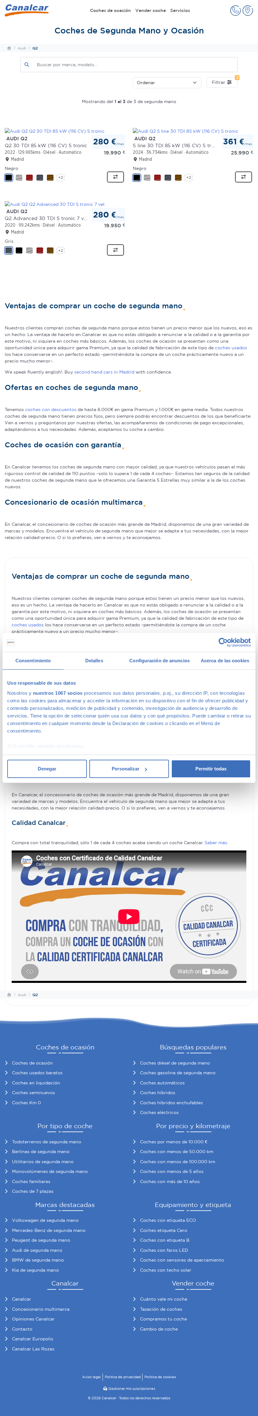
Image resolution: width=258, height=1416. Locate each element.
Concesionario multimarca (41, 1309)
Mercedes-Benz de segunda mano (49, 1230)
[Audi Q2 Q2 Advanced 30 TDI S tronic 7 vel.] (55, 203)
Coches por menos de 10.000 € (173, 1141)
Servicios (180, 10)
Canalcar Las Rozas (33, 1348)
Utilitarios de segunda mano (43, 1161)
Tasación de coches (161, 1309)
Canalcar (21, 1299)
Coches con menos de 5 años (172, 1171)
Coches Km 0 (26, 1102)
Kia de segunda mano (35, 1270)
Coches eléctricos (159, 1112)
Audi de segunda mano (37, 1250)
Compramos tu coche (163, 1318)
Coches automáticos (162, 1082)
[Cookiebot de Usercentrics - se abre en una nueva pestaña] (223, 642)
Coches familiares (31, 1181)
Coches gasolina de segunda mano (178, 1072)
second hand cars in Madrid (104, 371)
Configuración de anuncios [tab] (159, 660)
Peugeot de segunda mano (41, 1240)
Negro (11, 168)
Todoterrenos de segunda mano (46, 1141)
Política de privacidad (123, 1377)
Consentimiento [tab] (33, 660)
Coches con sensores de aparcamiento (182, 1259)
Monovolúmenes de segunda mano (50, 1171)
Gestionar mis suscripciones (132, 1388)
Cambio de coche (159, 1329)
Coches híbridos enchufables (171, 1102)
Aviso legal (91, 1377)
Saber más (216, 842)
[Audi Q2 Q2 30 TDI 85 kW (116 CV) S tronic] (54, 130)
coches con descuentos (50, 409)
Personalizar (125, 768)
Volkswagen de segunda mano (45, 1220)
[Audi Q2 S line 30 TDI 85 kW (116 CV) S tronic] (185, 130)
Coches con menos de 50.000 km (176, 1151)
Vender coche (150, 10)
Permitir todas (211, 768)
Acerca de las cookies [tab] (225, 660)
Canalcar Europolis (32, 1338)
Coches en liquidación (36, 1082)
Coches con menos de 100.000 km (177, 1161)
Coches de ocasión (110, 10)
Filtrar (225, 81)
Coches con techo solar (165, 1270)
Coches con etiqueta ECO (168, 1220)
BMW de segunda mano (38, 1259)
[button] (235, 10)
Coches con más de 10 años (170, 1181)
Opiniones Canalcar (33, 1318)
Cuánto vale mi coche (163, 1299)
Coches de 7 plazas (32, 1191)
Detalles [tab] (94, 660)
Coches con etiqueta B (164, 1240)
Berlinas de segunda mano (41, 1151)
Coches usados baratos (37, 1072)
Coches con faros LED (164, 1250)
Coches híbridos (157, 1092)
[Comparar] (115, 177)
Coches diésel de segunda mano (175, 1062)
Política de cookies (160, 1377)
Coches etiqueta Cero (163, 1230)
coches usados (231, 347)
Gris (9, 241)
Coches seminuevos (33, 1092)
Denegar (47, 768)
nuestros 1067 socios (58, 693)
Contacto (22, 1329)
